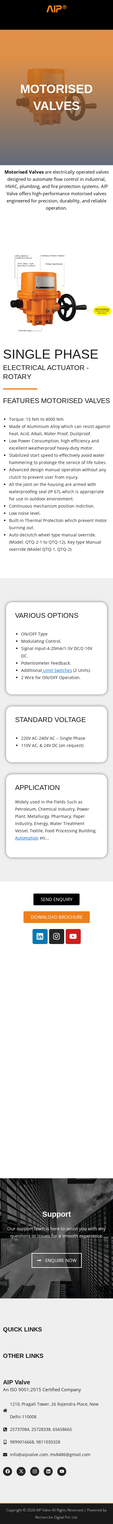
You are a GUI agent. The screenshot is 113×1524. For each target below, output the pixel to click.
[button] (56, 21)
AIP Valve (16, 1382)
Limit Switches (57, 670)
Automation (27, 838)
